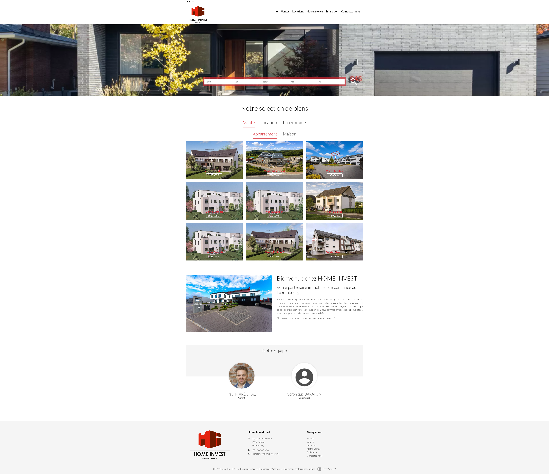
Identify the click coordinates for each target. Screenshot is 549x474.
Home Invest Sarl (259, 432)
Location (268, 122)
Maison (289, 133)
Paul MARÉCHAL (241, 394)
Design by (329, 469)
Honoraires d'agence (269, 468)
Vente (249, 122)
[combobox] (218, 81)
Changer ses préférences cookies (299, 468)
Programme (294, 122)
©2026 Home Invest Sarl (225, 469)
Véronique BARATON (304, 394)
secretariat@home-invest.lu (265, 453)
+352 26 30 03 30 (260, 450)
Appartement (265, 133)
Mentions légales (248, 468)
